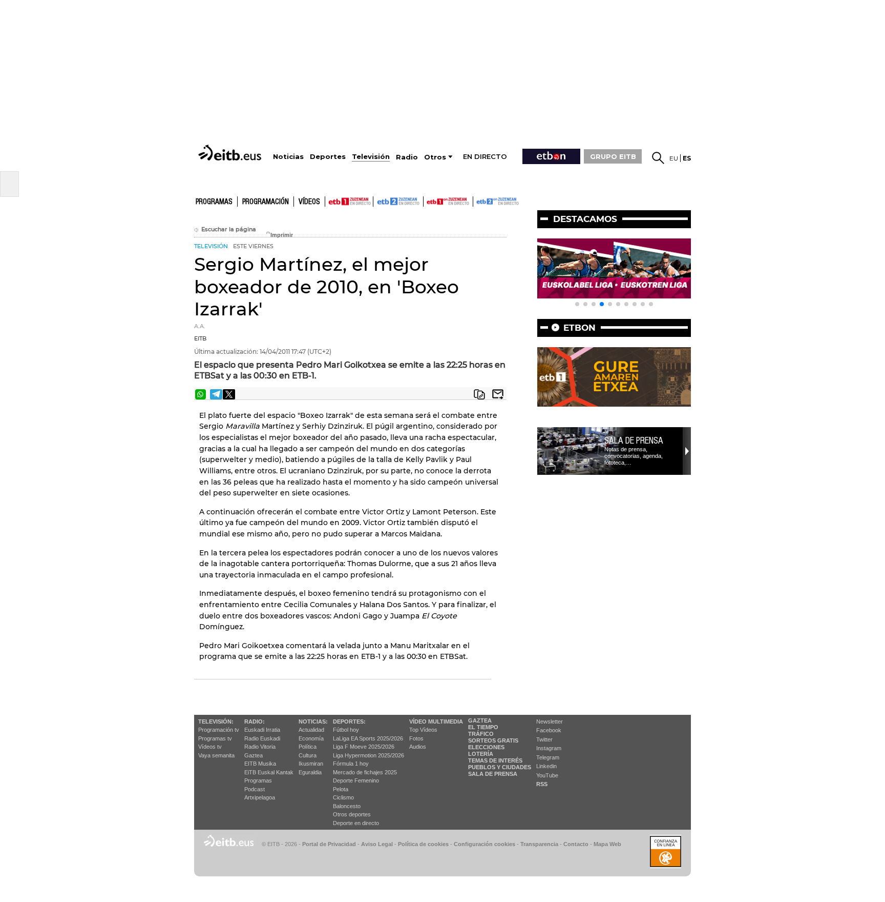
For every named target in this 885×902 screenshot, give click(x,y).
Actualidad (311, 730)
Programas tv (215, 738)
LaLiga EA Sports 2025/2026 (368, 738)
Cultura (308, 755)
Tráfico (481, 734)
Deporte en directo (356, 823)
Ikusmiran (311, 763)
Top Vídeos (423, 730)
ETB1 (349, 201)
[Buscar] (658, 158)
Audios (417, 747)
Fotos (416, 738)
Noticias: (313, 721)
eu (673, 158)
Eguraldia (310, 772)
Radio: (254, 721)
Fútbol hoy (346, 730)
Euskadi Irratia (262, 730)
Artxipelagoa (259, 797)
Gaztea (253, 755)
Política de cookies (423, 844)
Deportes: (349, 721)
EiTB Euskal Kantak (268, 772)
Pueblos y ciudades (499, 767)
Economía (311, 738)
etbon (579, 328)
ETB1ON (428, 200)
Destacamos (585, 219)
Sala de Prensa (492, 774)
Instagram (548, 748)
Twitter (544, 739)
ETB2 (398, 201)
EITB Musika (260, 763)
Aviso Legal (377, 844)
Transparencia (539, 844)
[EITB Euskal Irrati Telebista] (231, 152)
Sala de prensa (633, 440)
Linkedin (546, 766)
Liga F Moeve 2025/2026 (363, 747)
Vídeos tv (210, 747)
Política (308, 747)
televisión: (216, 721)
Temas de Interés (495, 760)
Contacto (575, 844)
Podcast (254, 789)
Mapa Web (607, 844)
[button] (577, 304)
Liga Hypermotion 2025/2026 (368, 755)
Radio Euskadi (262, 738)
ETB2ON (477, 200)
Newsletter (549, 721)
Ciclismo (343, 797)
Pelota (340, 789)
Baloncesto (347, 806)
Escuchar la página (228, 229)
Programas (214, 202)
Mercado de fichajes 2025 (365, 772)
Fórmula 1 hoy (351, 763)
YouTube (547, 775)
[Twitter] (229, 394)
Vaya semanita (216, 755)
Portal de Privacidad (329, 844)
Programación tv (218, 730)
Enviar (497, 394)
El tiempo (483, 727)
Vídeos (309, 202)
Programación (265, 202)
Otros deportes (352, 814)
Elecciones (486, 747)
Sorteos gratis (493, 740)
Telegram (547, 757)
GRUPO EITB (613, 156)
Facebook (548, 730)
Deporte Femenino (356, 780)
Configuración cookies (484, 844)
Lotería (480, 754)
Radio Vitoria (260, 747)
